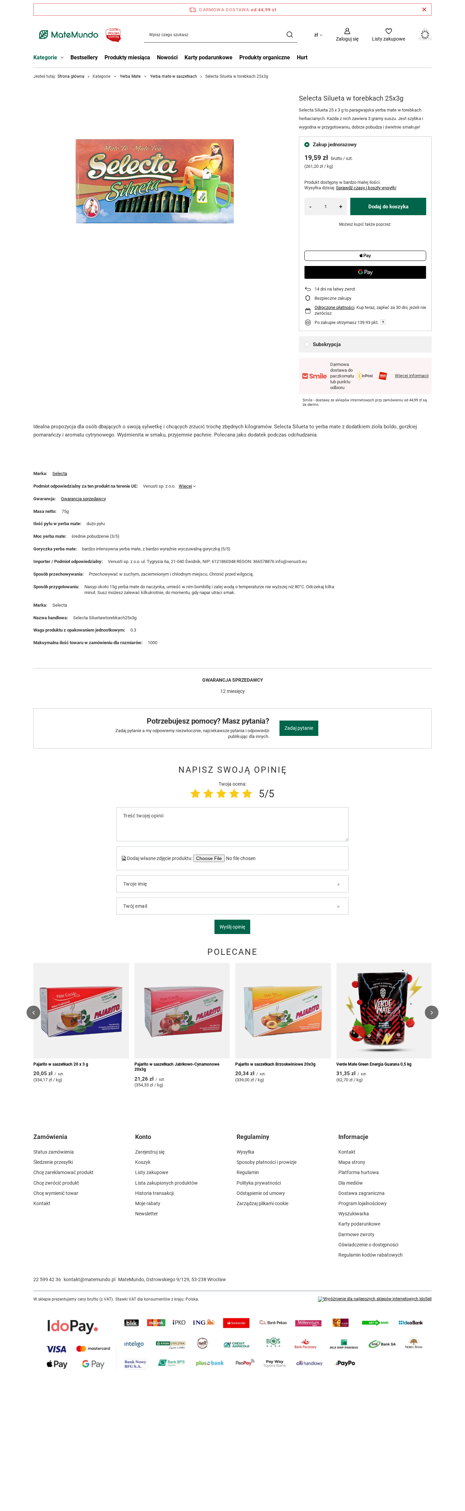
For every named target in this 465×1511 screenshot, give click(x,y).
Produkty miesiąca (127, 57)
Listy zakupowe (151, 1172)
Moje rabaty (147, 1203)
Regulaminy (253, 1136)
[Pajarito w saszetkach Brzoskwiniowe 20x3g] (283, 1010)
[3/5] (221, 793)
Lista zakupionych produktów (166, 1183)
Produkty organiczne (264, 57)
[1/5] (195, 793)
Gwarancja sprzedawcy (83, 498)
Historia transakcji (154, 1193)
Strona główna (71, 76)
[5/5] (247, 793)
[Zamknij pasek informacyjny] (424, 9)
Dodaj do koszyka (388, 207)
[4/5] (234, 793)
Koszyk (142, 1162)
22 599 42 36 (47, 1279)
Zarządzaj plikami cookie (262, 1203)
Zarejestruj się (149, 1152)
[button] (33, 1012)
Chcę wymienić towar (55, 1193)
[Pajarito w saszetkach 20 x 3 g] (81, 1010)
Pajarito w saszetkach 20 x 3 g (60, 1064)
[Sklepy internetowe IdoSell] (375, 1299)
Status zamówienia (53, 1152)
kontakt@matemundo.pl (89, 1279)
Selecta (59, 473)
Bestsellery (84, 57)
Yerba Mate (130, 76)
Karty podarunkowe (209, 57)
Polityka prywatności (259, 1183)
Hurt (302, 57)
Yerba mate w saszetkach (173, 76)
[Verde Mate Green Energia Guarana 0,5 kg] (384, 1010)
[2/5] (208, 793)
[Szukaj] (289, 34)
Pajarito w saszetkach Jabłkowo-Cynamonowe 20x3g (176, 1067)
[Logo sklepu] (78, 34)
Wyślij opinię (232, 927)
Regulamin (248, 1172)
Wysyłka (245, 1152)
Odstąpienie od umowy (261, 1193)
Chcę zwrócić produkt (56, 1183)
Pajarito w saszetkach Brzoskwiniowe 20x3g (275, 1064)
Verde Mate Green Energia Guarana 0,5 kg (374, 1064)
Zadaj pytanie (299, 728)
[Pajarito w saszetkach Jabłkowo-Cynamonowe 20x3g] (182, 1010)
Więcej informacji (412, 375)
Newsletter (146, 1213)
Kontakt (41, 1203)
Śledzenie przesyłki (53, 1162)
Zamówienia (50, 1136)
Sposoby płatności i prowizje (266, 1162)
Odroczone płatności (334, 307)
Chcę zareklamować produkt (63, 1172)
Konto (143, 1136)
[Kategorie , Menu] (64, 58)
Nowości (167, 57)
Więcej (185, 486)
